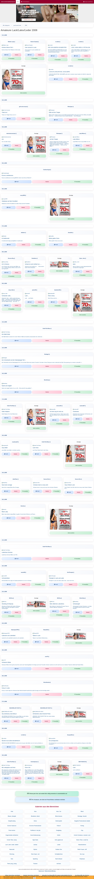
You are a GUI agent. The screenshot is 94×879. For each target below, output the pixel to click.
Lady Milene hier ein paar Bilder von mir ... (82, 141)
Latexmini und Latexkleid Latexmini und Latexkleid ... (13, 638)
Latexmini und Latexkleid (8, 635)
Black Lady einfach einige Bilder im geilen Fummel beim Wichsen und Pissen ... (19, 514)
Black (82, 811)
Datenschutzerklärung (28, 877)
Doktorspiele (58, 821)
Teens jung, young (12, 863)
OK (34, 877)
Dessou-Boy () (11, 258)
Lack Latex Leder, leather (11, 844)
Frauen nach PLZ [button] (88, 1)
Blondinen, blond (35, 816)
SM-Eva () (11, 598)
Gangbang (58, 830)
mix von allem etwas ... (7, 141)
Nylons (35, 849)
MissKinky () (47, 380)
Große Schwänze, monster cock (82, 835)
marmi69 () (23, 572)
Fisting (82, 825)
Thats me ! (5, 112)
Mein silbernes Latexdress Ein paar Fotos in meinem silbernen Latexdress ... (59, 607)
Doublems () (35, 258)
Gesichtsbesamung (35, 835)
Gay (82, 830)
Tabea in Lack (36, 635)
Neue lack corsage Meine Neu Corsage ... (11, 487)
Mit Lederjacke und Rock (8, 767)
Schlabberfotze (59, 854)
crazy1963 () (23, 195)
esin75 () (47, 656)
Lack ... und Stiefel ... (29, 298)
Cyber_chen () (82, 258)
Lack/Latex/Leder (17, 25)
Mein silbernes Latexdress (57, 604)
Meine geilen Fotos (54, 238)
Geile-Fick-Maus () (47, 328)
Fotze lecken (12, 830)
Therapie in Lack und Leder (56, 578)
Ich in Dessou (5, 264)
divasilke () (70, 232)
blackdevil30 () (57, 290)
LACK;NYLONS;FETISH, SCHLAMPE (59, 71)
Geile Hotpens (6, 411)
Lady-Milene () (82, 133)
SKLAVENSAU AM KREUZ (9, 714)
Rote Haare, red (35, 854)
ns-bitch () (57, 41)
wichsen (59, 863)
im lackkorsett (5, 238)
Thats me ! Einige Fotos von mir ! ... (9, 114)
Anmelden (11, 58)
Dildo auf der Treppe (54, 112)
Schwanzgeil (76, 604)
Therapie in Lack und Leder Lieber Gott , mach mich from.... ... (62, 580)
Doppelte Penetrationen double (82, 821)
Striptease (82, 858)
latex (74, 264)
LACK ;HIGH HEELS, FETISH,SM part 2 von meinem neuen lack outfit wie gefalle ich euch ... (80, 51)
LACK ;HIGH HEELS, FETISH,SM (80, 47)
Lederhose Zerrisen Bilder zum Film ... (10, 554)
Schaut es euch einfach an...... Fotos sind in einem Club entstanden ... (34, 267)
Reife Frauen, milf (82, 849)
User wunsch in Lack (30, 47)
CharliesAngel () (47, 169)
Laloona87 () (83, 405)
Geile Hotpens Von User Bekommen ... (10, 413)
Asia (35, 811)
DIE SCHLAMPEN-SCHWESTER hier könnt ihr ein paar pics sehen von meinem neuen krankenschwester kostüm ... (57, 51)
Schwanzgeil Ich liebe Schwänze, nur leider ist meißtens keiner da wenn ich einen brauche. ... (82, 607)
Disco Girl (27, 767)
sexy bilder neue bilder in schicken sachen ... (11, 450)
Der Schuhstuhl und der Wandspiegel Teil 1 (13, 360)
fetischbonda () (47, 682)
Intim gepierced (59, 840)
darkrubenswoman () (11, 133)
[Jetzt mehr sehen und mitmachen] (47, 13)
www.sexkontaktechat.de (8, 1)
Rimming (12, 854)
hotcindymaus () (34, 761)
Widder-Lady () (11, 41)
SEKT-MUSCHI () (83, 761)
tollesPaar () (15, 479)
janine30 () (34, 290)
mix (3, 139)
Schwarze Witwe (6, 662)
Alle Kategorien (6, 25)
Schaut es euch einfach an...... (33, 264)
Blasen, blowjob (12, 816)
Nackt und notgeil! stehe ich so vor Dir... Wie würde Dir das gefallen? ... (17, 388)
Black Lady (5, 511)
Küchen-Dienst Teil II (7, 47)
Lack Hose (35, 447)
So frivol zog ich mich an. (56, 411)
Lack (74, 767)
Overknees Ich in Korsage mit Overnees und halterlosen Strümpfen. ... (82, 414)
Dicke (35, 821)
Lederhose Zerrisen (7, 552)
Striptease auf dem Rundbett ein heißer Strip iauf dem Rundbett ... (16, 203)
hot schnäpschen (53, 740)
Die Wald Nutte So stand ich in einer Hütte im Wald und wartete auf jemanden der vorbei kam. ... (23, 336)
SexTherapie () (70, 572)
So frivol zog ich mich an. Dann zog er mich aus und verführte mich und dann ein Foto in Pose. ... (59, 415)
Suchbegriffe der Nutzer (82, 875)
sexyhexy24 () (15, 441)
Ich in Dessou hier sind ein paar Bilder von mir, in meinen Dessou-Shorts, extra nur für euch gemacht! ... (11, 267)
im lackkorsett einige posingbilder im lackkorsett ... (13, 240)
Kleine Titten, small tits (82, 840)
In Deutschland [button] (25, 1)
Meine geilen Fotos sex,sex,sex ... (56, 240)
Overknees (76, 411)
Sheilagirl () (47, 354)
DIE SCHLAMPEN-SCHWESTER (57, 47)
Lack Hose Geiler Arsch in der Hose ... (41, 450)
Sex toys (82, 854)
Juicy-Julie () (11, 290)
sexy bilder (5, 447)
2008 (26, 25)
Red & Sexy (51, 295)
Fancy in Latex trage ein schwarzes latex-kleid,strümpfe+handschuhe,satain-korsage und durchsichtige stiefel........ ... (27, 690)
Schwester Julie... (6, 295)
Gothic (58, 835)
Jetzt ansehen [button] (23, 92)
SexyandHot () (70, 734)
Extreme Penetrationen (35, 825)
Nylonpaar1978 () (15, 629)
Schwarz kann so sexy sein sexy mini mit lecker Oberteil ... (46, 487)
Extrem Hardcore (11, 825)
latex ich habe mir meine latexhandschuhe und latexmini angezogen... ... (82, 267)
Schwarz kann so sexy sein (40, 485)
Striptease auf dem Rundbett (9, 201)
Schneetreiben (6, 578)
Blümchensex (58, 816)
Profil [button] (7, 54)
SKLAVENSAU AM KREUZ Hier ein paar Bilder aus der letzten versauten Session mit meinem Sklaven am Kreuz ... (15, 717)
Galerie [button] (16, 54)
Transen (35, 863)
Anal (12, 811)
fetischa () (23, 506)
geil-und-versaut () (23, 106)
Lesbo (58, 844)
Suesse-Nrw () (47, 479)
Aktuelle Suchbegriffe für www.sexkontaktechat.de (57, 875)
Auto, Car (58, 811)
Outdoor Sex (58, 849)
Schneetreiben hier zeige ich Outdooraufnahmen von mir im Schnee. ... (17, 580)
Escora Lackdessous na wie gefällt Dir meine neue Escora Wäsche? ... (17, 177)
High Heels (35, 840)
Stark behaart (58, 858)
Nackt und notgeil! (7, 385)
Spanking (35, 858)
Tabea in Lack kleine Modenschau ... (41, 638)
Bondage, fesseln (82, 816)
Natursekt (11, 849)
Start (18, 1)
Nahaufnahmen (82, 844)
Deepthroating (11, 821)
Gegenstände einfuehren (12, 835)
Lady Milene (76, 139)
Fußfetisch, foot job (35, 830)
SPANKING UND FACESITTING (41, 714)
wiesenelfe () (59, 405)
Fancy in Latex (6, 688)
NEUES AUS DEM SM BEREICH (11, 740)
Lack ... (27, 295)
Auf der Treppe (54, 139)
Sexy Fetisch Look (70, 485)
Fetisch (59, 825)
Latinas (35, 844)
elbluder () (23, 232)
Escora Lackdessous (7, 175)
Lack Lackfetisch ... (77, 769)
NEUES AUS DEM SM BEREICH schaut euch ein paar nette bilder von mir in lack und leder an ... (23, 743)
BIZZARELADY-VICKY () (15, 708)
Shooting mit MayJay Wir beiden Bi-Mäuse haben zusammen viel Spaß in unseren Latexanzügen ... (11, 607)
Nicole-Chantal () (35, 41)
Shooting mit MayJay (7, 604)
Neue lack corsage (7, 485)
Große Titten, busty (12, 840)
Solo (12, 858)
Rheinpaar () (71, 106)
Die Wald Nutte (6, 334)
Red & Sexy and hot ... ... (53, 298)
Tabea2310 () (46, 629)
